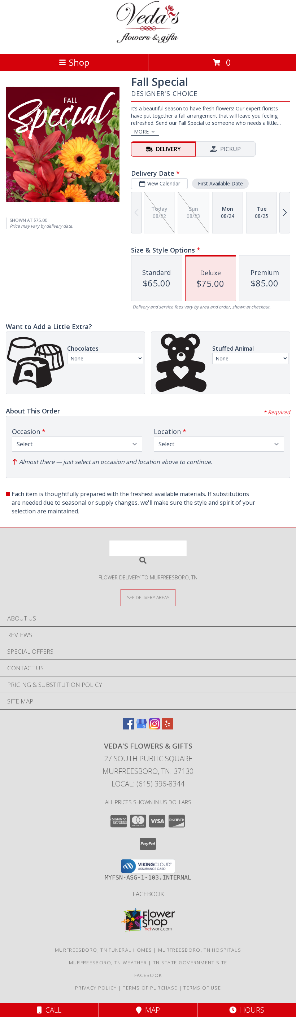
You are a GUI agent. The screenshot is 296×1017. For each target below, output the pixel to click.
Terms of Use (202, 988)
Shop (79, 62)
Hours (250, 1010)
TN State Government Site (190, 962)
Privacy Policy (96, 988)
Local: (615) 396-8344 (148, 784)
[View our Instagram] (154, 727)
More (141, 131)
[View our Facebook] (128, 727)
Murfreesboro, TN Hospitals (199, 950)
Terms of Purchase (150, 988)
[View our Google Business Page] (141, 727)
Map (151, 1010)
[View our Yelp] (167, 727)
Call (51, 1010)
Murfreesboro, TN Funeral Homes (103, 950)
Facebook (148, 894)
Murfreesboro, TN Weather (108, 962)
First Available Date (220, 183)
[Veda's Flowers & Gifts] (148, 43)
